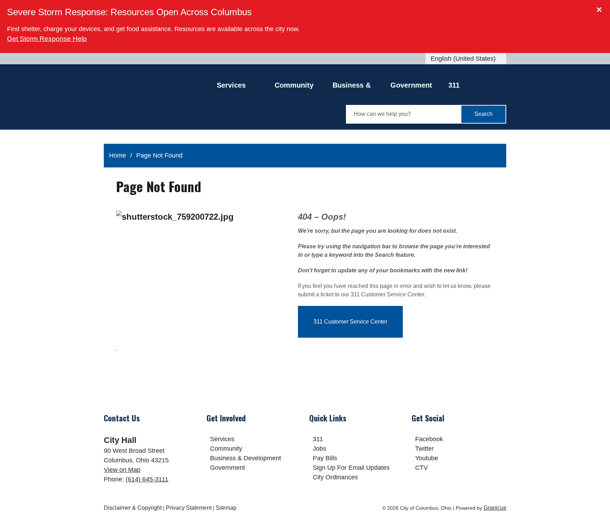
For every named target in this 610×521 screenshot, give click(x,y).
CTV (421, 467)
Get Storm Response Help (47, 38)
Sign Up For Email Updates (351, 467)
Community (294, 85)
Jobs (319, 448)
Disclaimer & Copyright (133, 508)
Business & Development (355, 87)
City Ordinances (335, 477)
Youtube (426, 458)
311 (454, 85)
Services (222, 439)
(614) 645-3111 (147, 479)
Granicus (495, 508)
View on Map (122, 469)
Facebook (429, 439)
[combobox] (465, 58)
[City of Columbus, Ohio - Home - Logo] (160, 102)
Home (117, 155)
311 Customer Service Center (350, 322)
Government (411, 85)
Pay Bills (325, 458)
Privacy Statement (188, 508)
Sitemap (226, 508)
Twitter (424, 448)
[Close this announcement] (601, 8)
